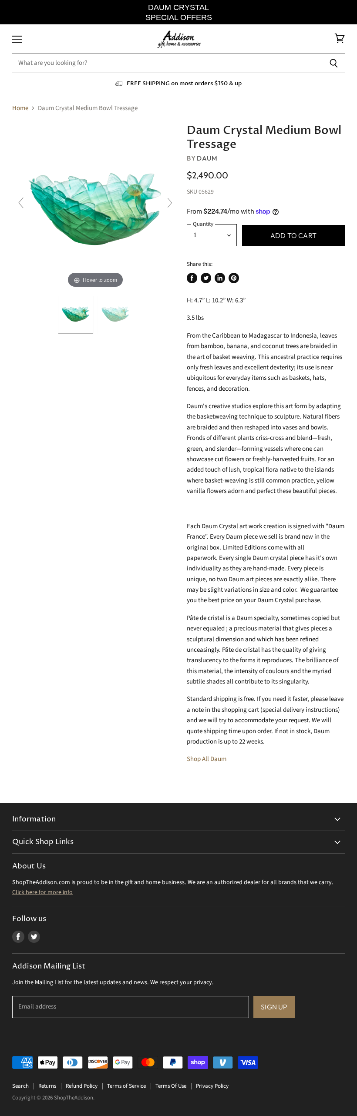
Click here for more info (42, 892)
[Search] (333, 63)
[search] (167, 63)
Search (20, 1086)
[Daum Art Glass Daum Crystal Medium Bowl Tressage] (75, 315)
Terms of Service (126, 1086)
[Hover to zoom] (95, 206)
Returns (47, 1086)
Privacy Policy (212, 1086)
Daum (207, 158)
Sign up (274, 1006)
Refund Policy (82, 1086)
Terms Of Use (170, 1086)
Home (20, 108)
